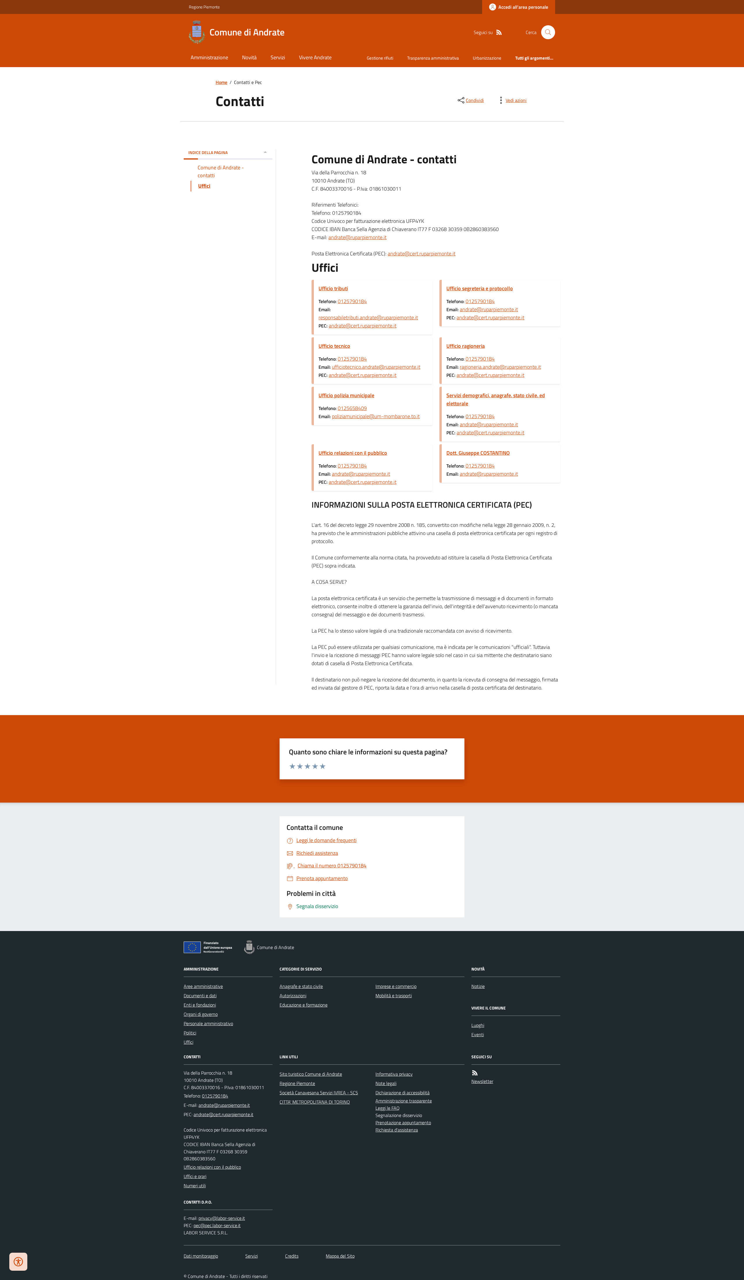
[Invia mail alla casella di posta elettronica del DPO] (221, 1218)
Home (221, 82)
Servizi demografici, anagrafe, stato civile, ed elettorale (495, 399)
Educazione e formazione (304, 1004)
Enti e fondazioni (200, 1004)
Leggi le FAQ (387, 1107)
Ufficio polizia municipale (346, 395)
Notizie (478, 986)
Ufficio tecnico (334, 346)
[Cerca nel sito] (545, 32)
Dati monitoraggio (201, 1255)
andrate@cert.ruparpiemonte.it (421, 253)
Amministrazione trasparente (403, 1100)
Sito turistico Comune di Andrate (311, 1073)
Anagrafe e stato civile (301, 986)
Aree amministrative (203, 986)
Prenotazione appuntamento (403, 1122)
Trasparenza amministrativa (433, 58)
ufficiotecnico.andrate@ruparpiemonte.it (376, 367)
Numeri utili (195, 1185)
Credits (291, 1255)
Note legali (385, 1083)
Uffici (188, 1042)
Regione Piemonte (204, 7)
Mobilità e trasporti (393, 995)
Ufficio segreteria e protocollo (479, 288)
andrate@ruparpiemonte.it (357, 237)
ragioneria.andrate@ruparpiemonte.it (500, 367)
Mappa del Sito (340, 1255)
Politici (190, 1032)
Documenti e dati (200, 995)
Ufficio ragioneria (465, 346)
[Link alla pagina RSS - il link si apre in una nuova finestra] (499, 32)
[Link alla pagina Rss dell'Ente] (474, 1073)
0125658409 (352, 408)
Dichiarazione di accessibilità (402, 1092)
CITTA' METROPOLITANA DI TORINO (315, 1101)
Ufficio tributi (333, 288)
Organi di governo (201, 1014)
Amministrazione (209, 57)
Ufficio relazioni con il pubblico (353, 453)
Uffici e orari (195, 1176)
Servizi (278, 57)
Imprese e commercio (395, 986)
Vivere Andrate (315, 57)
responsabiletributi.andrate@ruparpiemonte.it (368, 317)
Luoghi (477, 1025)
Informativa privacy (394, 1073)
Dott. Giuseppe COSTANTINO (478, 453)
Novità (249, 57)
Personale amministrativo (208, 1023)
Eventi (477, 1034)
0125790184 (352, 301)
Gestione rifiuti (380, 58)
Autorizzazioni (293, 995)
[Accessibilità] (18, 1261)
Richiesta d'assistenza (396, 1129)
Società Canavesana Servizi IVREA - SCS (319, 1092)
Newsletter (482, 1081)
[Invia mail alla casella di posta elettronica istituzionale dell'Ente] (224, 1105)
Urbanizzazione (487, 58)
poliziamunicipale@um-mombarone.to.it (376, 416)
